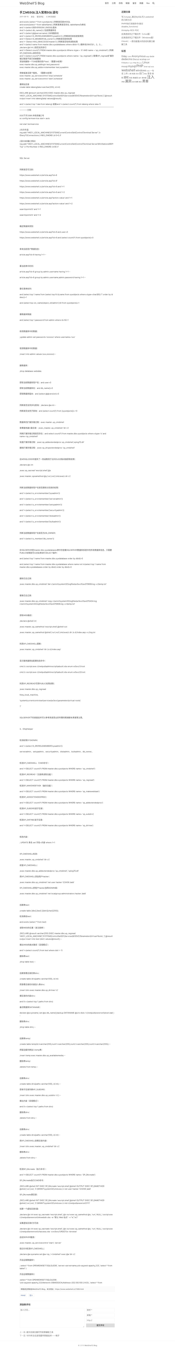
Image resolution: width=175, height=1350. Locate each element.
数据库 (135, 78)
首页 (107, 3)
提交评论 (100, 1325)
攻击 (130, 78)
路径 (140, 82)
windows (141, 70)
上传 (126, 73)
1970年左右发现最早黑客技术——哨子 (42, 1336)
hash (131, 63)
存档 (121, 3)
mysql (132, 66)
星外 (139, 78)
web (152, 67)
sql (149, 67)
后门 (141, 73)
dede (152, 56)
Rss (148, 3)
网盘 (141, 3)
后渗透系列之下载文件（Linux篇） (136, 34)
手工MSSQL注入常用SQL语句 (39, 12)
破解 (136, 82)
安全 (32, 17)
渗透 (123, 82)
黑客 (145, 81)
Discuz (136, 59)
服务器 (144, 78)
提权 (126, 77)
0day (124, 56)
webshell (128, 70)
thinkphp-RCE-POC (130, 30)
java (140, 63)
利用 (133, 74)
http (134, 63)
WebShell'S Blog (32, 3)
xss (148, 71)
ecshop (143, 59)
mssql (23, 1295)
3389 (129, 56)
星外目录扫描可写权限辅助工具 (39, 1332)
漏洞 (128, 81)
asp (147, 56)
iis (138, 63)
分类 (114, 3)
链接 (128, 3)
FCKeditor (125, 63)
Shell (145, 67)
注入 (31, 1295)
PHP (139, 66)
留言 (134, 3)
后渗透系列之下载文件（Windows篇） (138, 37)
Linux (146, 62)
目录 (133, 82)
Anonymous (139, 56)
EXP (148, 59)
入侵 (129, 74)
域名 (145, 74)
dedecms (126, 59)
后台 (137, 74)
